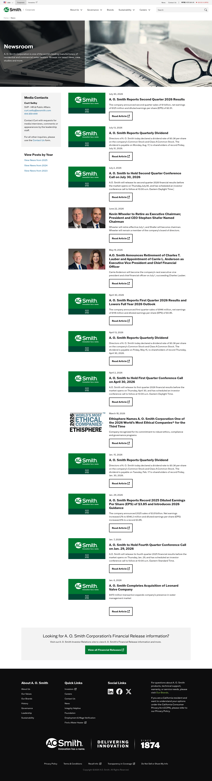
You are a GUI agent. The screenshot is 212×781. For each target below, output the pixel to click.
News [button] (163, 2)
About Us (25, 689)
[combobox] (182, 9)
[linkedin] (110, 693)
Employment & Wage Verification (80, 718)
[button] (8, 2)
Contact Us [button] (172, 2)
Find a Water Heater (74, 722)
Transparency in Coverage (120, 763)
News (67, 703)
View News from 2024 (35, 165)
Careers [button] (143, 10)
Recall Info (93, 763)
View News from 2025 (35, 160)
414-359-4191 (31, 113)
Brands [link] (110, 10)
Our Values (26, 694)
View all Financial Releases (105, 649)
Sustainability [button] (125, 10)
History (24, 703)
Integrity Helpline (73, 708)
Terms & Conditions (73, 763)
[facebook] (119, 693)
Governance (27, 708)
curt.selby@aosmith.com (37, 110)
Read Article (119, 116)
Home (6, 18)
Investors (69, 689)
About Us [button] (74, 10)
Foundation (70, 713)
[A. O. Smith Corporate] (19, 10)
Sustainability (27, 718)
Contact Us (39, 140)
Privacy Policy (50, 763)
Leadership (26, 713)
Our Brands (26, 698)
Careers (68, 694)
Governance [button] (93, 10)
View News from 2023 (35, 170)
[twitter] (129, 693)
